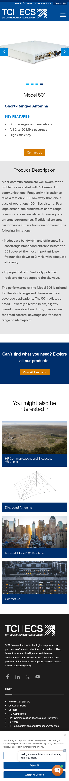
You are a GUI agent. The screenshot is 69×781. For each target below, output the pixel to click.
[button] (4, 52)
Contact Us (60, 3)
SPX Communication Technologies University (33, 717)
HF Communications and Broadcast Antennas (34, 725)
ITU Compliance (17, 713)
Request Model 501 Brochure (24, 553)
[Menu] (63, 15)
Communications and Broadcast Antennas (28, 460)
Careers (13, 709)
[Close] (65, 735)
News (29, 3)
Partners (13, 721)
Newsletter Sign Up (19, 701)
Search (18, 3)
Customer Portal (43, 3)
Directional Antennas (18, 507)
